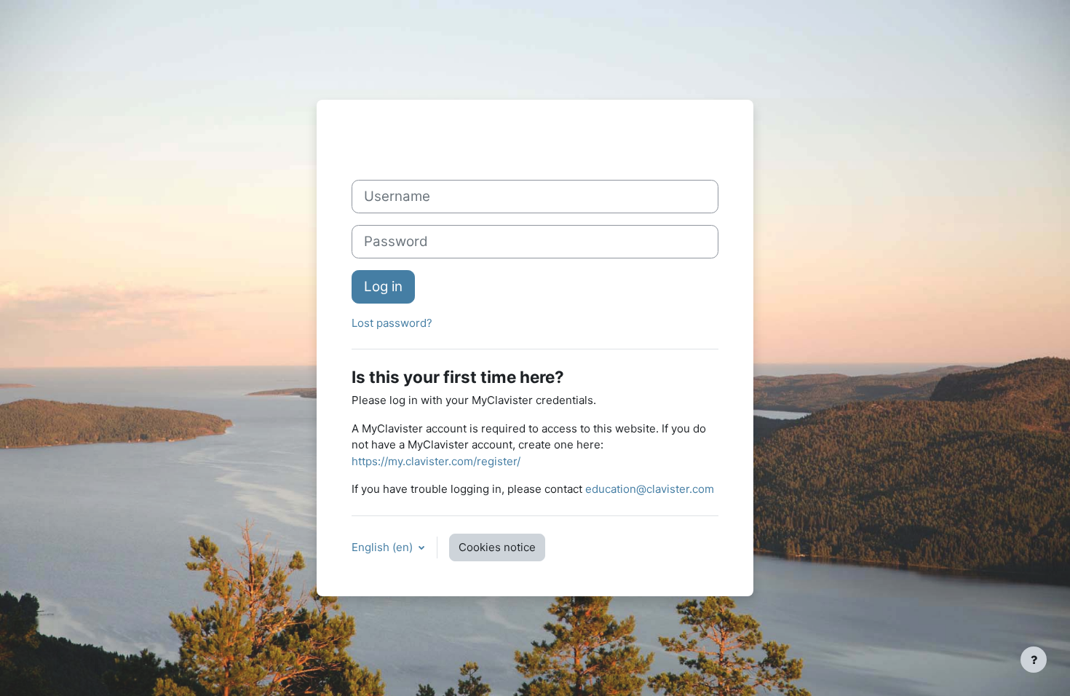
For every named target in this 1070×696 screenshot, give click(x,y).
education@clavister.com (649, 489)
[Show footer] (1034, 659)
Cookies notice (497, 547)
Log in (383, 286)
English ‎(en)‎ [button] (384, 547)
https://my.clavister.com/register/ (436, 461)
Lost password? (392, 323)
